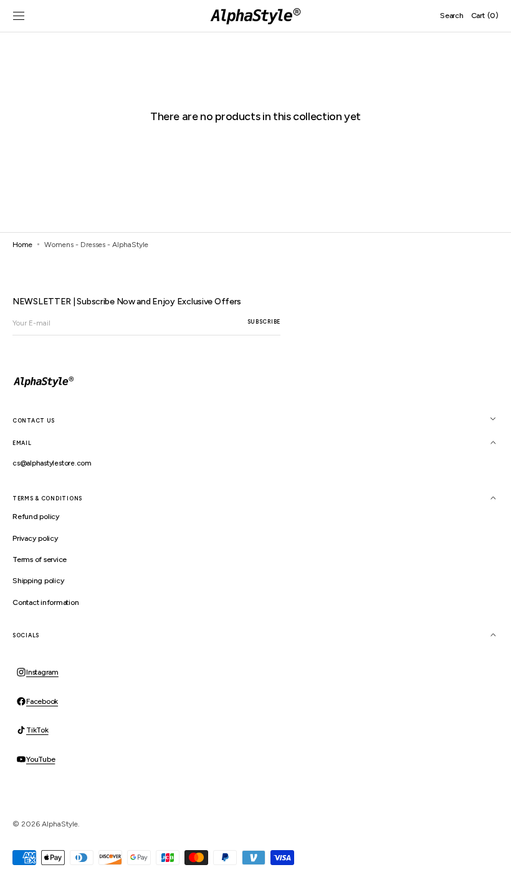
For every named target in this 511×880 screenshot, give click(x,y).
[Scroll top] (492, 861)
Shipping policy (38, 580)
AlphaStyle (60, 824)
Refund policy (36, 516)
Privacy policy (35, 538)
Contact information (45, 602)
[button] (18, 16)
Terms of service (39, 559)
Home (22, 244)
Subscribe (263, 321)
